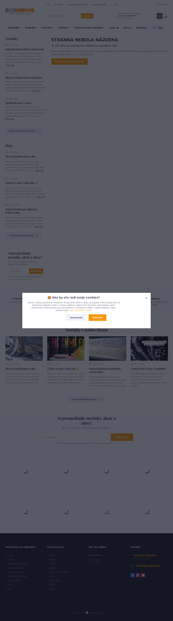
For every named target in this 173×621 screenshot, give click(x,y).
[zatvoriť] (146, 297)
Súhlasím (97, 317)
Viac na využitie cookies (80, 310)
